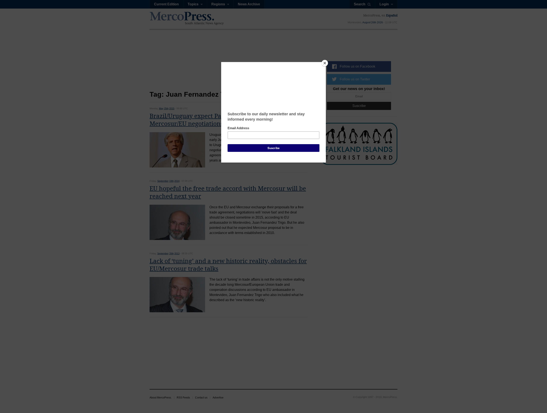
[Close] (325, 63)
